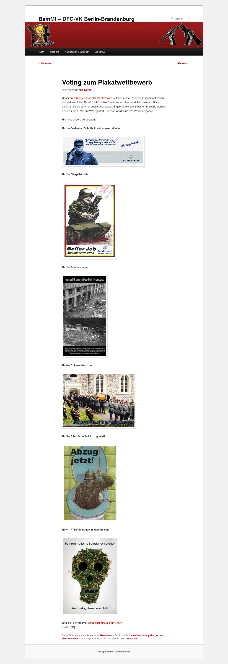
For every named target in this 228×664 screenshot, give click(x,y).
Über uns (54, 51)
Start (41, 51)
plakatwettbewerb (71, 638)
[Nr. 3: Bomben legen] (85, 356)
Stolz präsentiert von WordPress (114, 651)
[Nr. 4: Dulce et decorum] (99, 427)
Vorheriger (45, 63)
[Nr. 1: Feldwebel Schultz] (103, 165)
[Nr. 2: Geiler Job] (90, 258)
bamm (90, 635)
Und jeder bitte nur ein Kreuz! (106, 622)
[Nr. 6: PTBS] (90, 614)
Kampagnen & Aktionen (77, 51)
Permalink (132, 638)
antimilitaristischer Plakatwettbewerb (91, 98)
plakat (151, 635)
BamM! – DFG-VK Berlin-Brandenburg (86, 18)
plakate (159, 635)
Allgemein (105, 635)
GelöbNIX (100, 51)
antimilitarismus (139, 635)
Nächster (183, 63)
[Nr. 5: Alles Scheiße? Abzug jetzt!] (90, 521)
